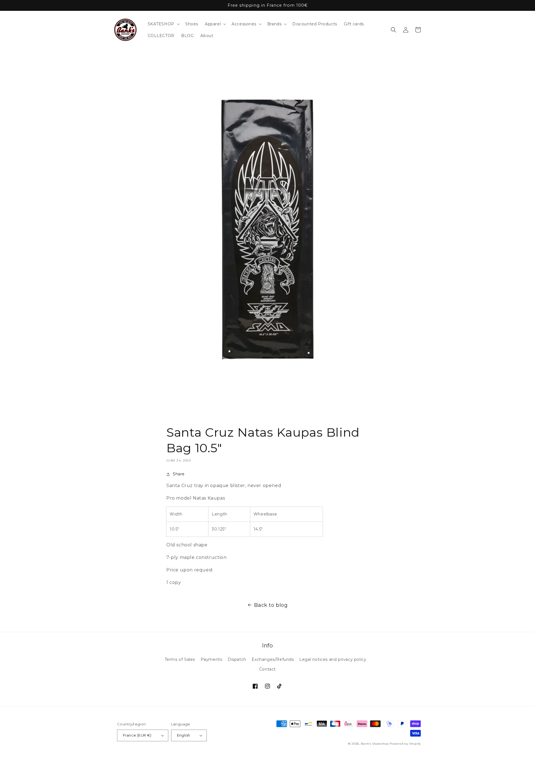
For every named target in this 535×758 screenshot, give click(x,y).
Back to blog (271, 605)
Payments (211, 659)
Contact (267, 669)
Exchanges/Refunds (273, 659)
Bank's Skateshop (374, 743)
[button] (163, 24)
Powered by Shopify (405, 743)
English (183, 735)
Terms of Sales (180, 659)
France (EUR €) (137, 735)
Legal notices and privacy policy (332, 659)
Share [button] (179, 473)
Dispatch (237, 659)
